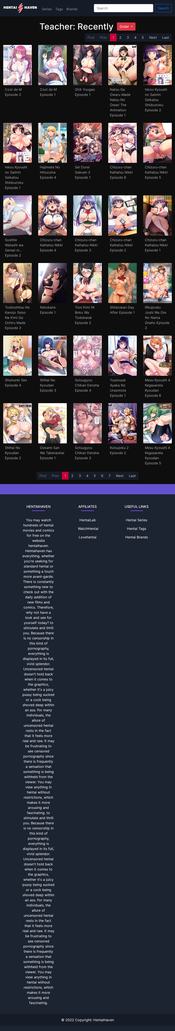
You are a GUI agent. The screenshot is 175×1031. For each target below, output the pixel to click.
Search (163, 8)
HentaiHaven (103, 1020)
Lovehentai (87, 537)
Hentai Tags (136, 528)
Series (47, 9)
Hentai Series (136, 520)
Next (153, 37)
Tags (59, 9)
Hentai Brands (136, 537)
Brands (71, 9)
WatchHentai (88, 528)
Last (165, 37)
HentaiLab (87, 520)
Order (125, 26)
